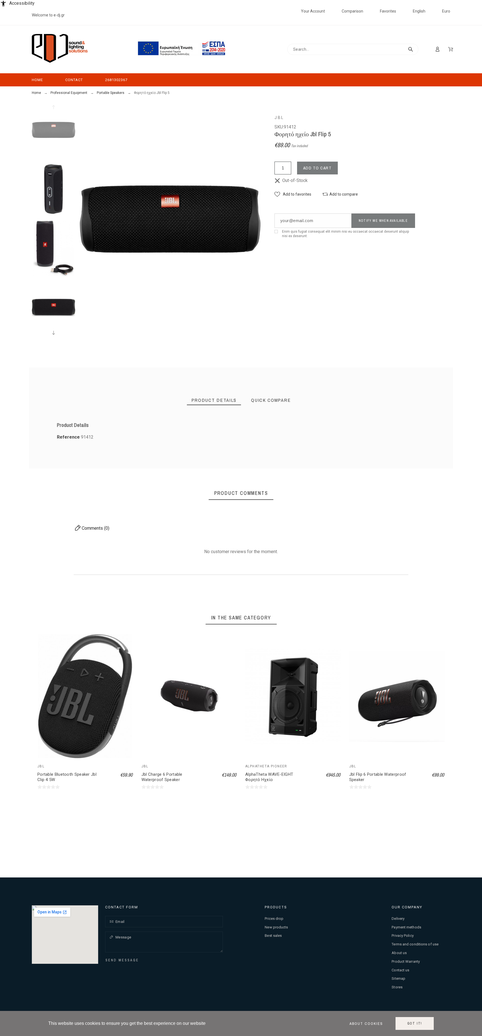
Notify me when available (383, 220)
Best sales (273, 935)
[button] (292, 194)
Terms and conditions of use (415, 944)
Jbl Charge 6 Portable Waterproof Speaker (161, 777)
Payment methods (406, 927)
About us (399, 953)
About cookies (366, 1023)
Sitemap (398, 978)
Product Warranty (406, 961)
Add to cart (317, 168)
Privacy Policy (402, 935)
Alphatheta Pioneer (266, 766)
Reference (69, 437)
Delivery (398, 918)
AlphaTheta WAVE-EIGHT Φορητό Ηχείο (269, 777)
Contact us (400, 970)
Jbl (279, 118)
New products (276, 927)
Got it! (414, 1023)
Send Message (122, 960)
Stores (397, 987)
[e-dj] (60, 49)
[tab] (214, 400)
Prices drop (274, 918)
